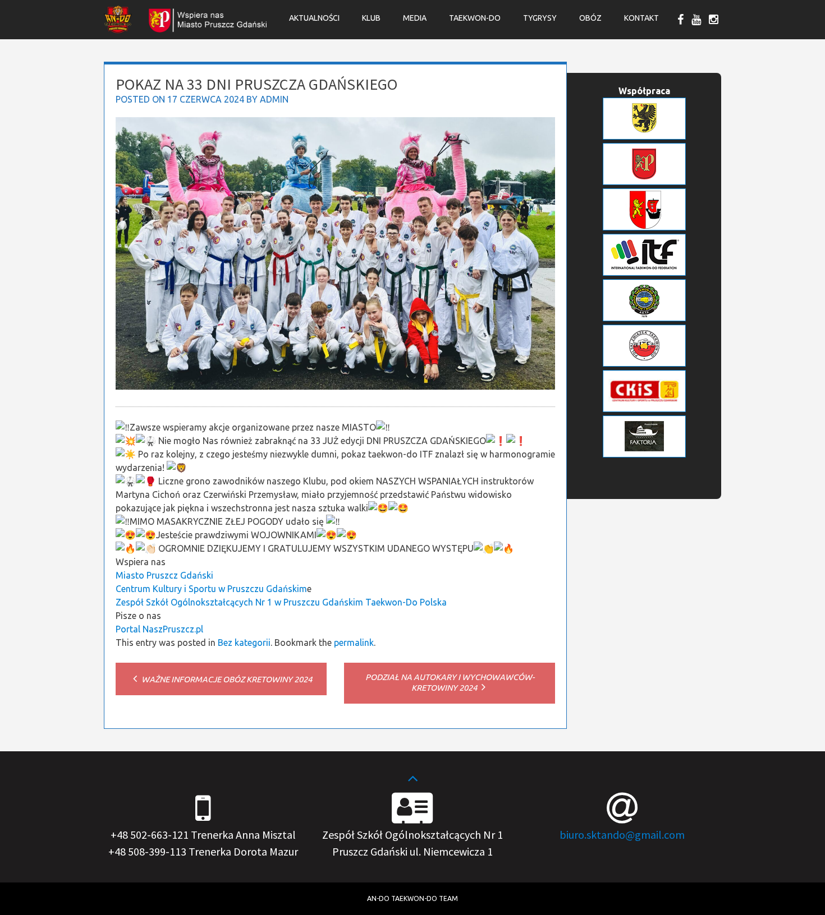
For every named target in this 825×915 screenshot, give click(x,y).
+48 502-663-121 (150, 835)
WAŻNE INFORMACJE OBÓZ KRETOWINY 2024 (226, 679)
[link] (164, 575)
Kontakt (641, 17)
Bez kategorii (244, 642)
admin (274, 99)
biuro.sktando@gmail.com (622, 835)
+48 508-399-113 (147, 851)
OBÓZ (590, 17)
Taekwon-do (475, 17)
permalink (354, 642)
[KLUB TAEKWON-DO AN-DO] (118, 30)
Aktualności (314, 17)
